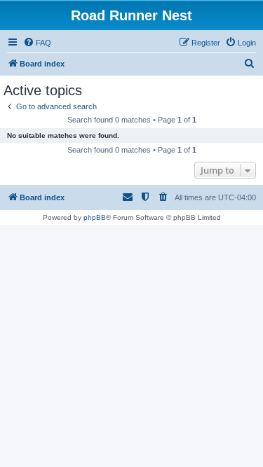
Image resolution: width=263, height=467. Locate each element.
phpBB (94, 217)
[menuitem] (37, 42)
